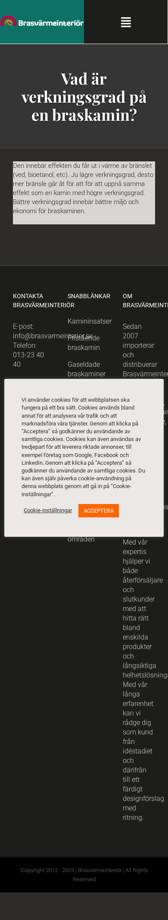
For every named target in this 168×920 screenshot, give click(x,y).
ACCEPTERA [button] (99, 510)
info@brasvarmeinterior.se (53, 336)
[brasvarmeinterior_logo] (42, 18)
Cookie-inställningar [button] (48, 510)
